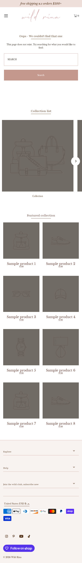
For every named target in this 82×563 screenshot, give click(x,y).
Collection (37, 196)
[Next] (75, 161)
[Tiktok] (29, 537)
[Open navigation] (11, 15)
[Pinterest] (14, 537)
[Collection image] (37, 190)
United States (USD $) (15, 504)
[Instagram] (6, 537)
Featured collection (41, 215)
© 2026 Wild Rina (12, 557)
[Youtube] (21, 537)
